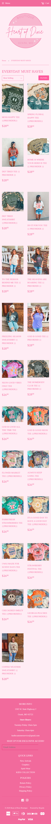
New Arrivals (25, 761)
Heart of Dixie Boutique (19, 808)
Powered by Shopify (37, 808)
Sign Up (43, 747)
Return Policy (25, 783)
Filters (43, 78)
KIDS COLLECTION (25, 772)
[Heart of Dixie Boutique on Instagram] (27, 800)
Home (4, 61)
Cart (47, 3)
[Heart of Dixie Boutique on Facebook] (22, 800)
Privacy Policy (25, 787)
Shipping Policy (25, 791)
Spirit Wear (25, 768)
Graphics (25, 765)
